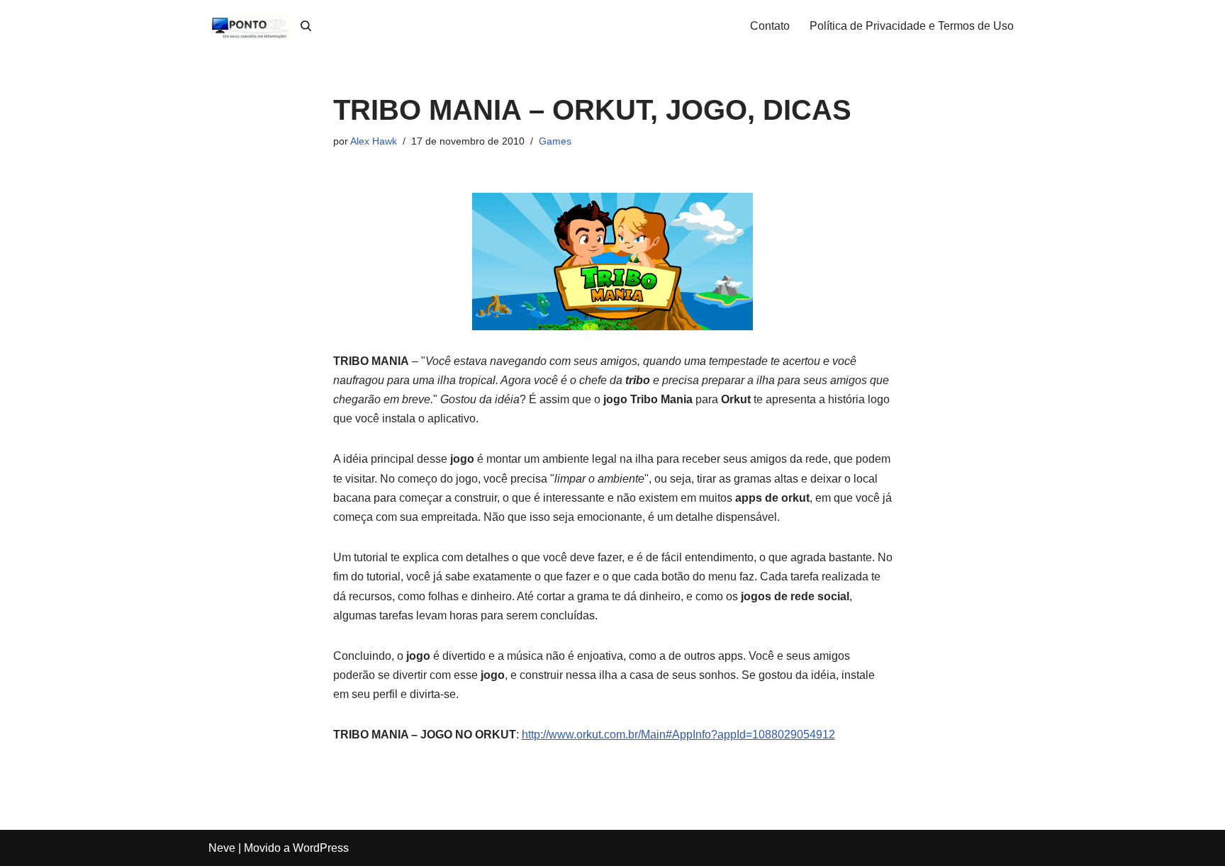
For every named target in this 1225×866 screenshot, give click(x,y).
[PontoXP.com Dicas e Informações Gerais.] (250, 26)
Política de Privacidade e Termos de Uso (912, 26)
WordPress (321, 848)
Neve (221, 848)
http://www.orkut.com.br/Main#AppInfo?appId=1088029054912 (678, 735)
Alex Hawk (373, 141)
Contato (770, 26)
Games (555, 141)
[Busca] (306, 26)
